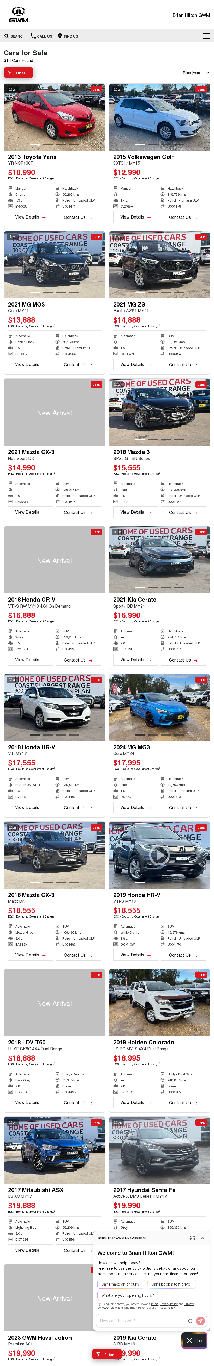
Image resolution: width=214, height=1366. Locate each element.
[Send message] (200, 1321)
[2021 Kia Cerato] (159, 559)
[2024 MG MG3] (159, 707)
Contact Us (75, 217)
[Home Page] (18, 14)
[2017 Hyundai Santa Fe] (159, 1150)
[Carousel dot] (35, 144)
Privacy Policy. (166, 1307)
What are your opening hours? (127, 1295)
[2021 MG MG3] (54, 264)
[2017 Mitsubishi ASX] (54, 1150)
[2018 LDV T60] (54, 1002)
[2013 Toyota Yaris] (54, 117)
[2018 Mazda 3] (159, 412)
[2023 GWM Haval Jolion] (54, 1297)
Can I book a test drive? (171, 1284)
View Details (27, 217)
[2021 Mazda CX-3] (54, 412)
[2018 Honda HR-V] (54, 707)
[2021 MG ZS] (159, 264)
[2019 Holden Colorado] (159, 1002)
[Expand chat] (192, 1238)
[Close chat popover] (202, 1238)
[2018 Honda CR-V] (54, 559)
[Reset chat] (190, 1321)
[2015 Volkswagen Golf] (159, 117)
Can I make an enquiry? (121, 1284)
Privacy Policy (169, 1304)
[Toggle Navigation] (206, 35)
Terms (154, 1304)
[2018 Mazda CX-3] (54, 855)
